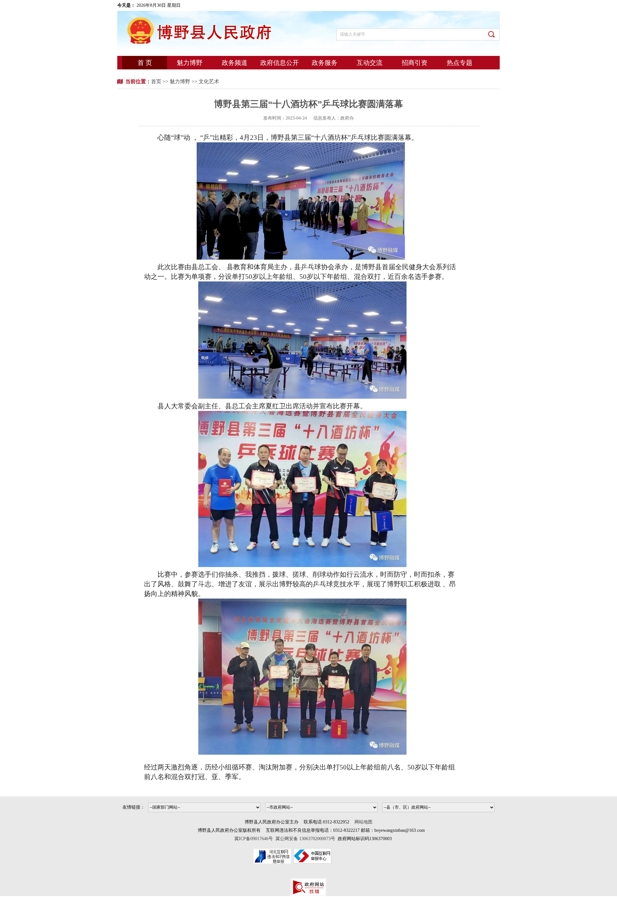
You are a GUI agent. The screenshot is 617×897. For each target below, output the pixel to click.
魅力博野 (189, 62)
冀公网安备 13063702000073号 (305, 838)
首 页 (145, 62)
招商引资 (414, 62)
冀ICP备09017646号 (254, 838)
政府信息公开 (279, 62)
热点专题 (459, 62)
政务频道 (234, 62)
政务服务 (324, 62)
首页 (157, 81)
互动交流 (369, 62)
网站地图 (363, 822)
